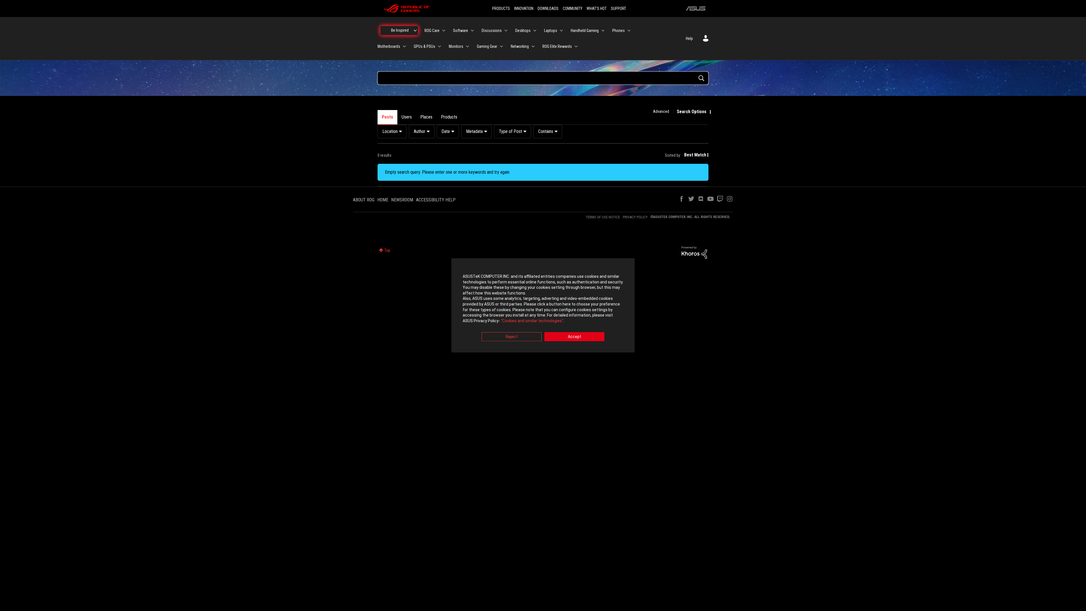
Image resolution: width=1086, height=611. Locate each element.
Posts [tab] (387, 117)
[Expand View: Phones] (629, 31)
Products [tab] (449, 117)
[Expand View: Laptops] (561, 31)
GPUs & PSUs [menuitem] (424, 46)
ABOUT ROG (363, 200)
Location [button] (390, 131)
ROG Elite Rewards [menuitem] (557, 46)
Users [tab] (407, 117)
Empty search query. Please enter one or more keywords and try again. (447, 172)
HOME (382, 200)
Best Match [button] (695, 155)
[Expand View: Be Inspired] (415, 30)
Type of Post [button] (510, 131)
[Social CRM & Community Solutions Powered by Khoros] (694, 252)
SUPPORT (618, 8)
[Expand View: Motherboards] (404, 46)
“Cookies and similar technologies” (532, 321)
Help (689, 38)
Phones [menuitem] (618, 30)
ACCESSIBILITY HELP (436, 200)
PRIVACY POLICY (635, 217)
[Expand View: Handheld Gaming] (603, 31)
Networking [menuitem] (520, 46)
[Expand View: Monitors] (467, 46)
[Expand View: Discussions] (506, 31)
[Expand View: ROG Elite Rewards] (576, 46)
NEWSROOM (402, 200)
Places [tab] (426, 117)
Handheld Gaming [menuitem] (585, 30)
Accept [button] (574, 337)
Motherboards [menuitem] (389, 46)
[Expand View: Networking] (533, 46)
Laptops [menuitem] (550, 30)
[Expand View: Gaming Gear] (501, 46)
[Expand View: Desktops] (535, 31)
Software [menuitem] (460, 30)
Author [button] (419, 131)
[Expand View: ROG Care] (444, 31)
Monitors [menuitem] (456, 46)
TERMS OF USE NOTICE (603, 217)
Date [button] (445, 131)
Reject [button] (512, 337)
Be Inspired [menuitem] (400, 30)
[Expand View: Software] (472, 31)
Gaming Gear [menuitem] (487, 46)
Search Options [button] (691, 112)
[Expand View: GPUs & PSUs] (439, 46)
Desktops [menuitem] (523, 30)
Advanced (661, 111)
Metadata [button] (474, 131)
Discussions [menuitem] (492, 30)
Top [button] (387, 250)
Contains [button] (545, 131)
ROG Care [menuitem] (432, 30)
